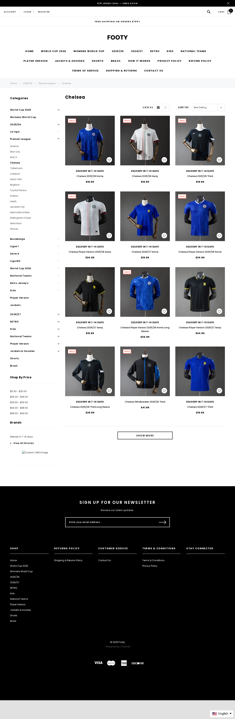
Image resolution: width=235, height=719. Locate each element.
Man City (15, 151)
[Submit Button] (162, 522)
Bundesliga (17, 239)
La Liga (14, 131)
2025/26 (27, 83)
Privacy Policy (149, 565)
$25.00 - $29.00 (19, 396)
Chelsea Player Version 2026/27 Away (200, 327)
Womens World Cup (23, 117)
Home (13, 83)
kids (13, 329)
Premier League (47, 83)
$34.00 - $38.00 (19, 407)
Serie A (14, 253)
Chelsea (66, 83)
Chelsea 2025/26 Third (200, 176)
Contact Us (104, 560)
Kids (13, 290)
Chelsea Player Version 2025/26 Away (90, 251)
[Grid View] (158, 107)
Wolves (14, 228)
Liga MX (15, 261)
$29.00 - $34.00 (19, 402)
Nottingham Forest (20, 217)
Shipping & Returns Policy (68, 560)
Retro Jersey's (19, 283)
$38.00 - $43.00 (19, 413)
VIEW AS (148, 107)
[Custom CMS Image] (35, 452)
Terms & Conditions (153, 560)
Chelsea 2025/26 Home (90, 176)
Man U (13, 157)
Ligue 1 (14, 246)
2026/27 (15, 314)
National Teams (21, 275)
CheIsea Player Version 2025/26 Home (200, 251)
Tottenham (16, 168)
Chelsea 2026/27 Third (200, 406)
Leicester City (17, 206)
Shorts (14, 358)
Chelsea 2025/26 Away (145, 176)
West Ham (16, 223)
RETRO (14, 321)
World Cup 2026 (20, 110)
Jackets (15, 305)
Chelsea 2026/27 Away (90, 327)
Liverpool (15, 173)
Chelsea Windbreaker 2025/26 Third (145, 401)
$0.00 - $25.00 (18, 391)
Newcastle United (19, 212)
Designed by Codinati (118, 646)
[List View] (165, 107)
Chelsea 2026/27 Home (145, 251)
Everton (14, 195)
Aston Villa (16, 179)
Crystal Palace (18, 190)
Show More (145, 435)
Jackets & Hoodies (22, 351)
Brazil (14, 365)
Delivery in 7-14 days (21, 436)
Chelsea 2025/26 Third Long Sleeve (90, 406)
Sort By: (183, 107)
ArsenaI (14, 146)
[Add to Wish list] (109, 160)
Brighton (15, 184)
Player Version (19, 298)
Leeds (13, 201)
